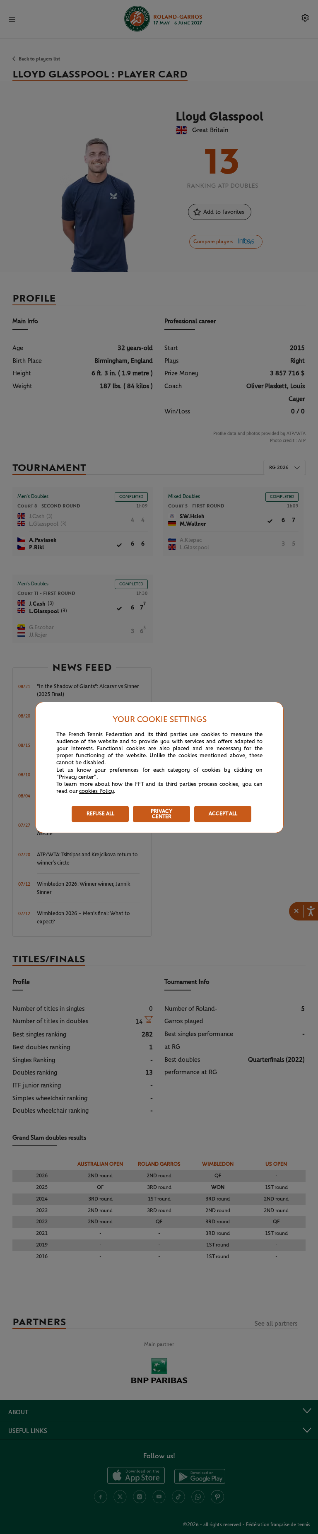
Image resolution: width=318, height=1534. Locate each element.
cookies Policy (96, 791)
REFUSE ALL (100, 814)
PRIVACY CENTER (161, 814)
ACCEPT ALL (223, 814)
